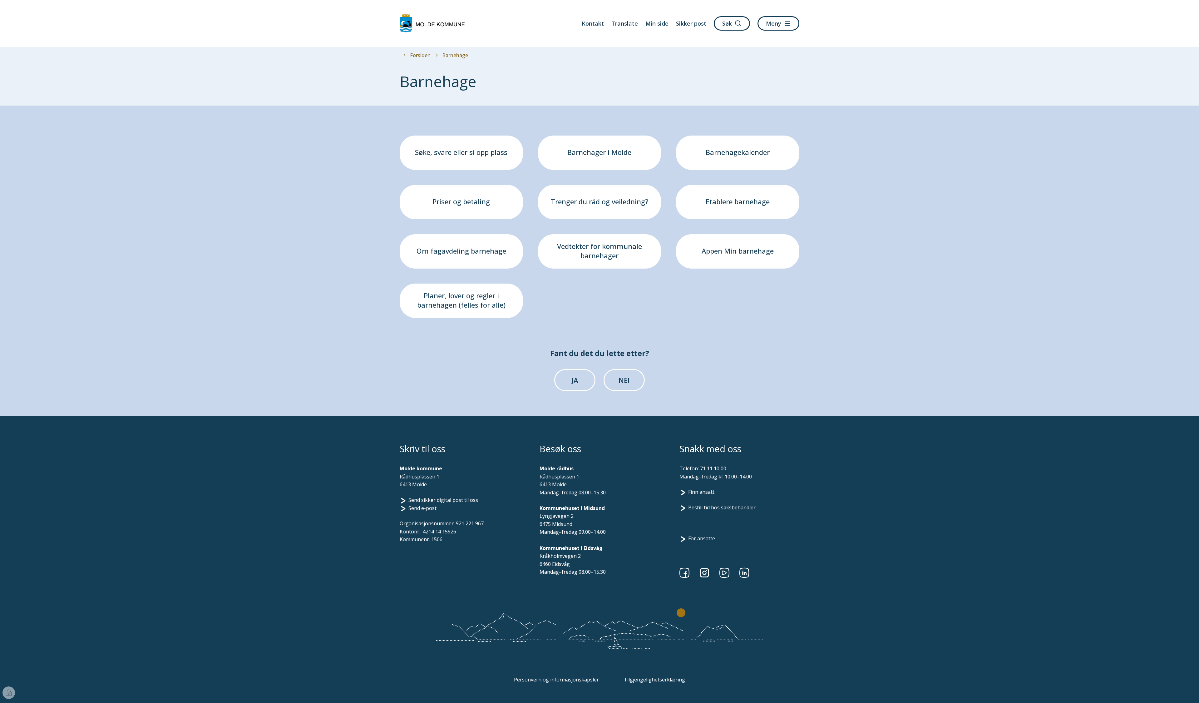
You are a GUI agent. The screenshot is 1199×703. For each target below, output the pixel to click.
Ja (574, 380)
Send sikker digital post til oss (443, 500)
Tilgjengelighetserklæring (654, 679)
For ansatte (701, 538)
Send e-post (422, 508)
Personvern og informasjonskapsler (556, 679)
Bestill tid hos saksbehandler (722, 507)
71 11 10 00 (713, 468)
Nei (624, 380)
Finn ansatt (701, 491)
